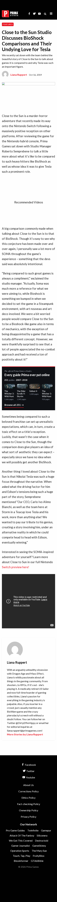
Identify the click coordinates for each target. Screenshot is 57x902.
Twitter (30, 771)
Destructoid (41, 840)
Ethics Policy (28, 797)
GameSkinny (39, 845)
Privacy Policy (28, 816)
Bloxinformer (21, 860)
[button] (51, 13)
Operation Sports (19, 850)
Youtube (30, 777)
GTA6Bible (37, 860)
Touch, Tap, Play (21, 855)
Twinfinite (32, 830)
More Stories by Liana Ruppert (25, 734)
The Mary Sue (39, 850)
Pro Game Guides (15, 830)
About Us (28, 784)
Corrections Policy (28, 791)
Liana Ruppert (18, 74)
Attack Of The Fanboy (22, 835)
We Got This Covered (20, 840)
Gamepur (46, 830)
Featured (8, 24)
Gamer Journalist (20, 845)
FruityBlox (38, 855)
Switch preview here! (16, 567)
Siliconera (42, 835)
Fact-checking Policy (28, 803)
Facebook (30, 764)
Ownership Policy (28, 810)
